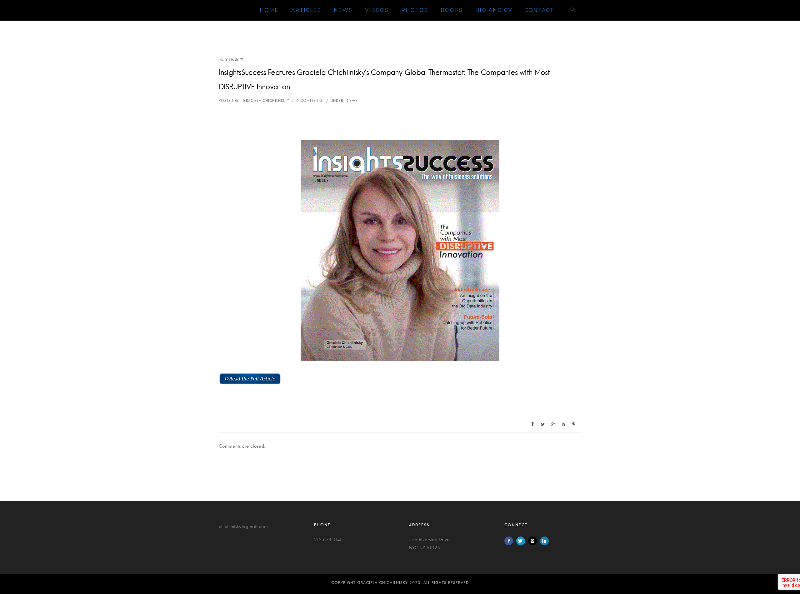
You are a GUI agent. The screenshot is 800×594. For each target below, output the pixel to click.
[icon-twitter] (522, 541)
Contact (539, 10)
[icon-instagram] (534, 541)
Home (269, 10)
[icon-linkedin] (544, 541)
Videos (377, 10)
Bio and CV (493, 10)
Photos (414, 10)
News (343, 10)
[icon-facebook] (510, 541)
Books (452, 10)
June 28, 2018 (231, 59)
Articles (306, 10)
